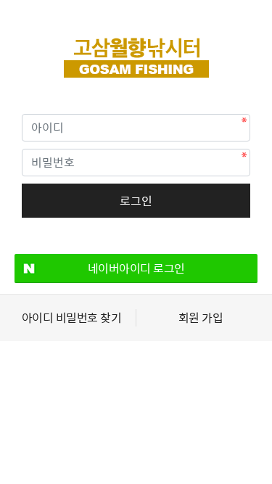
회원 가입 (200, 318)
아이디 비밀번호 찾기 (72, 318)
